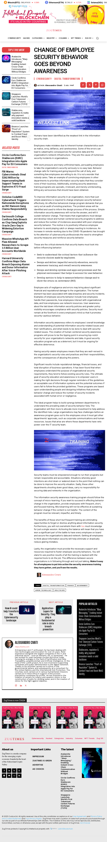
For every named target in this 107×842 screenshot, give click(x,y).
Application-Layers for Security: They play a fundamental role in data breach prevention (48, 619)
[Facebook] (83, 85)
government (82, 585)
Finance (70, 585)
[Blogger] (19, 775)
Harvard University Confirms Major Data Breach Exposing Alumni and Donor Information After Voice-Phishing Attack (16, 266)
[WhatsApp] (102, 85)
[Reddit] (14, 775)
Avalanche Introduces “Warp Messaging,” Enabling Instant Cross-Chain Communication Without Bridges (19, 64)
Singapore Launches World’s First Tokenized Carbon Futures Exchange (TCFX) (20, 99)
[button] (97, 38)
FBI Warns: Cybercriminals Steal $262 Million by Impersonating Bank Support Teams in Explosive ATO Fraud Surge (14, 180)
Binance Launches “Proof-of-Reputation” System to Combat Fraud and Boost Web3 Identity (21, 132)
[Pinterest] (96, 85)
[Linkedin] (21, 685)
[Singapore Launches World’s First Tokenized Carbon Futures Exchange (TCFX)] (6, 96)
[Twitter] (14, 770)
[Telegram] (4, 775)
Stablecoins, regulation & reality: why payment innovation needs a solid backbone (20, 115)
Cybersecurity (6, 193)
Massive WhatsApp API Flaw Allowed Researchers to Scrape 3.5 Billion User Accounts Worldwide (15, 244)
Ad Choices (85, 823)
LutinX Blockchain (65, 829)
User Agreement (79, 816)
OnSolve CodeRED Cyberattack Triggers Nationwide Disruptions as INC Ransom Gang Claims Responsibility (15, 203)
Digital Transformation (10, 167)
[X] (89, 85)
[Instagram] (16, 685)
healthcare (60, 590)
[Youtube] (9, 775)
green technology (43, 590)
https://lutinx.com (22, 647)
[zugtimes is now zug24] (13, 717)
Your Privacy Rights (34, 818)
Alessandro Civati (53, 85)
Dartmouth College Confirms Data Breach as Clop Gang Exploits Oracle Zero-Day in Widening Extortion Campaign (14, 224)
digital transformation (53, 585)
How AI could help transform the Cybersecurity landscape (11, 614)
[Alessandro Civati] (35, 85)
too (83, 526)
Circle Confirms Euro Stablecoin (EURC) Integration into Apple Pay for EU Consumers (20, 83)
